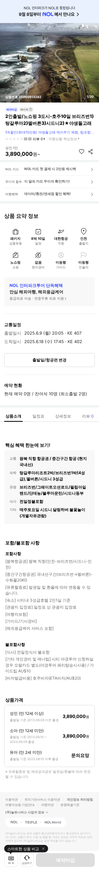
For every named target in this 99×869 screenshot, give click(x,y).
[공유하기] (90, 151)
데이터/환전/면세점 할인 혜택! (47, 194)
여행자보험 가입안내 (20, 805)
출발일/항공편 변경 (49, 359)
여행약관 (47, 805)
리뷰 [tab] (87, 416)
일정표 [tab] (38, 416)
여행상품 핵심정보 (63, 139)
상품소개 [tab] (13, 416)
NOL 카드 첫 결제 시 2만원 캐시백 (50, 169)
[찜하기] (81, 151)
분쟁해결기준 (69, 805)
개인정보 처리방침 (80, 799)
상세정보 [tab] (63, 416)
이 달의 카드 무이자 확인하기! (47, 181)
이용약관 (11, 799)
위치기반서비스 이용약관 (42, 799)
